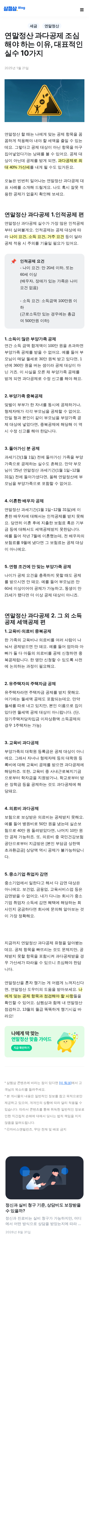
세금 (33, 26)
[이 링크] (65, 1083)
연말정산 (51, 26)
